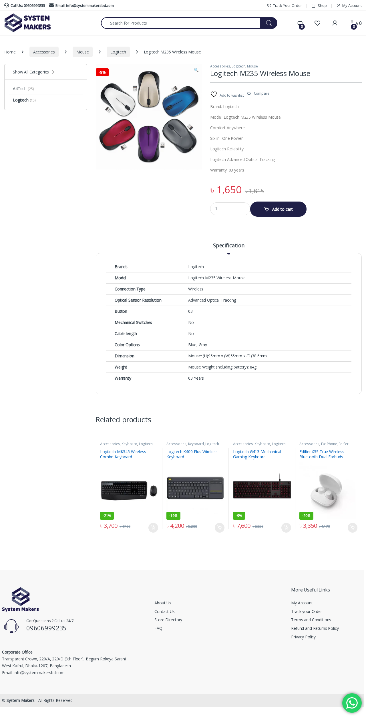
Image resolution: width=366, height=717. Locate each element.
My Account (352, 5)
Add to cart (282, 209)
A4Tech (23, 88)
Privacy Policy (303, 637)
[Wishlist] (317, 23)
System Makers (21, 700)
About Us (162, 603)
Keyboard (129, 443)
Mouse (82, 52)
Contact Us (164, 611)
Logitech (118, 52)
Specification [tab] (228, 246)
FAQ (158, 628)
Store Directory (168, 619)
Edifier (344, 443)
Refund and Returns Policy (315, 628)
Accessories (44, 52)
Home (9, 52)
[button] (196, 70)
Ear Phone (329, 443)
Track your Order (306, 611)
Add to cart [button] (153, 528)
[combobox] (180, 23)
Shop (322, 5)
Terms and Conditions (311, 619)
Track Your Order (287, 5)
